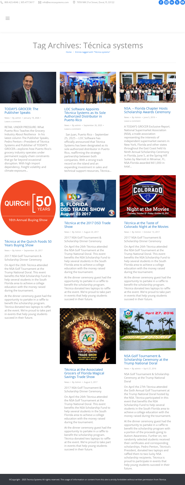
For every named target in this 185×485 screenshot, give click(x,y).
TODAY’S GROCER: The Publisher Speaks (21, 111)
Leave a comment (13, 121)
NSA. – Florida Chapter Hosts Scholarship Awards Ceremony (147, 110)
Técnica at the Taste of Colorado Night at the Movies (146, 225)
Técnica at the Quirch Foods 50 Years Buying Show (28, 243)
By (16, 117)
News (7, 117)
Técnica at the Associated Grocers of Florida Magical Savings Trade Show (84, 373)
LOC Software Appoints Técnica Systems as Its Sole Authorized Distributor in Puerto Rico (85, 114)
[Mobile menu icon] (7, 18)
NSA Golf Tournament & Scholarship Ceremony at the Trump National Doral (146, 359)
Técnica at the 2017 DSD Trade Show (87, 225)
